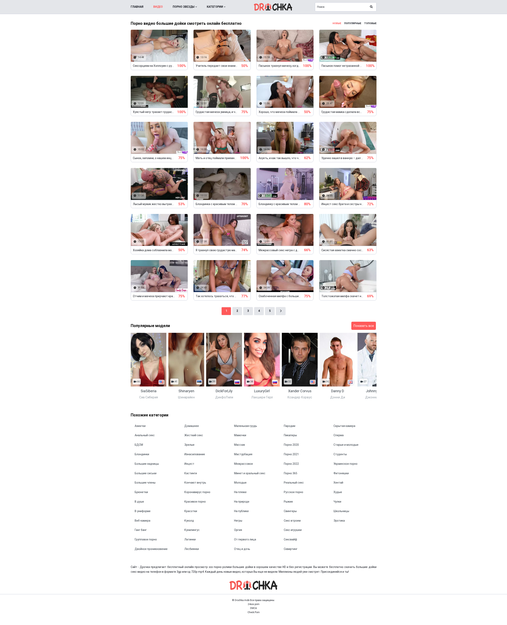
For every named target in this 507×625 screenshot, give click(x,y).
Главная (137, 6)
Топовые (370, 23)
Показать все (363, 326)
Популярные (352, 23)
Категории (215, 6)
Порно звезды (183, 6)
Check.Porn (254, 612)
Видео (158, 6)
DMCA (253, 608)
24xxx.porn (253, 604)
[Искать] (371, 7)
